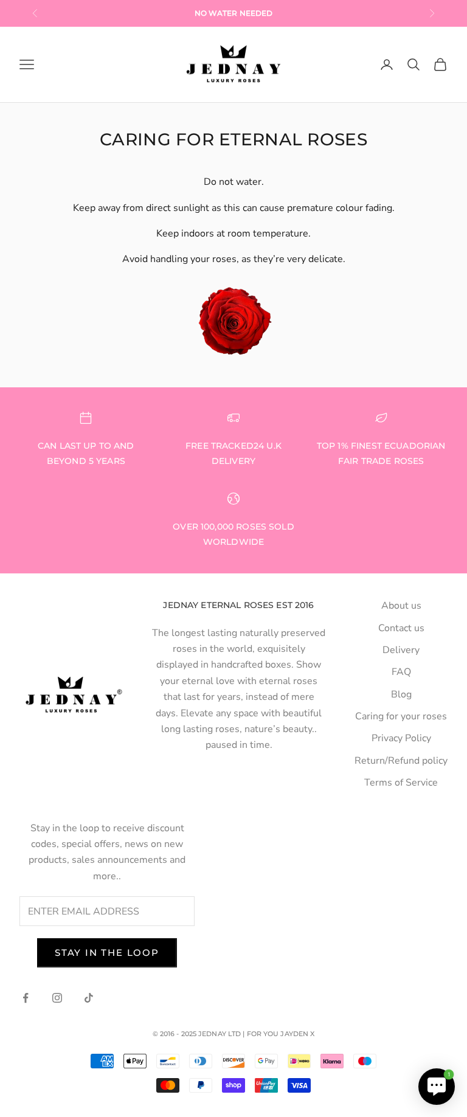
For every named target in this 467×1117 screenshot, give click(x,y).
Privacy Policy (401, 738)
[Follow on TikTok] (89, 998)
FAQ (401, 672)
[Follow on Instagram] (57, 998)
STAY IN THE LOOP (107, 952)
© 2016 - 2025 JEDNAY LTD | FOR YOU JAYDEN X (234, 1033)
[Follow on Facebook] (25, 998)
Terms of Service (401, 782)
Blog (401, 694)
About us (401, 605)
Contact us (401, 628)
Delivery (401, 650)
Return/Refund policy (401, 760)
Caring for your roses (401, 716)
